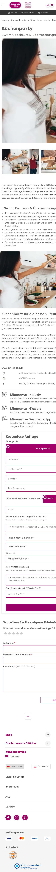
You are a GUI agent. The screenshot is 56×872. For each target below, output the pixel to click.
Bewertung (8, 666)
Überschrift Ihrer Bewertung (17, 654)
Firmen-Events (43, 20)
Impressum (12, 786)
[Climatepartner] (28, 865)
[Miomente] (28, 5)
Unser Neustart (14, 776)
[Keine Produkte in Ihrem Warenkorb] (52, 5)
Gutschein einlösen (15, 5)
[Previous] (5, 158)
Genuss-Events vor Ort (22, 20)
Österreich (43, 766)
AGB (8, 796)
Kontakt (15, 756)
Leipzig (5, 20)
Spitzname (8, 643)
